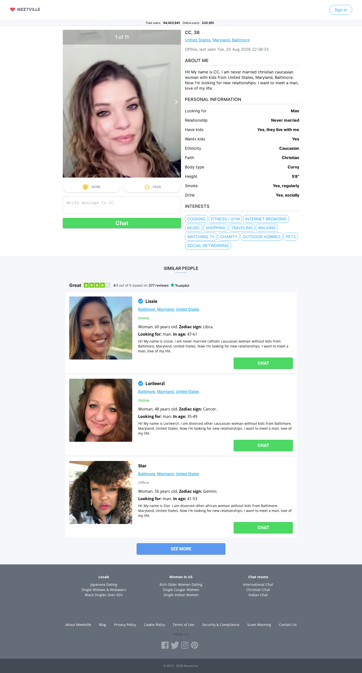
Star (142, 465)
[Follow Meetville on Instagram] (184, 645)
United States (197, 39)
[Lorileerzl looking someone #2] (100, 410)
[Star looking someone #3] (100, 492)
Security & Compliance (220, 624)
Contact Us (288, 624)
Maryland (221, 39)
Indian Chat (258, 594)
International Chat (258, 584)
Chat (122, 223)
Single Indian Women (181, 594)
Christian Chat (258, 589)
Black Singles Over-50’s (104, 594)
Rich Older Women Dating (181, 584)
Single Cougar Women (181, 589)
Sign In (340, 9)
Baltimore (241, 39)
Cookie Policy (154, 624)
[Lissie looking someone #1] (100, 328)
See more (181, 548)
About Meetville (78, 624)
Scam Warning (259, 624)
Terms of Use (183, 624)
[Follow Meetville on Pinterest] (194, 645)
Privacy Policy (125, 624)
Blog (102, 624)
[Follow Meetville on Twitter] (175, 645)
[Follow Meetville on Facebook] (165, 645)
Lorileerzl (155, 383)
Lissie (151, 301)
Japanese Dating (103, 584)
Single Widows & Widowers (104, 589)
